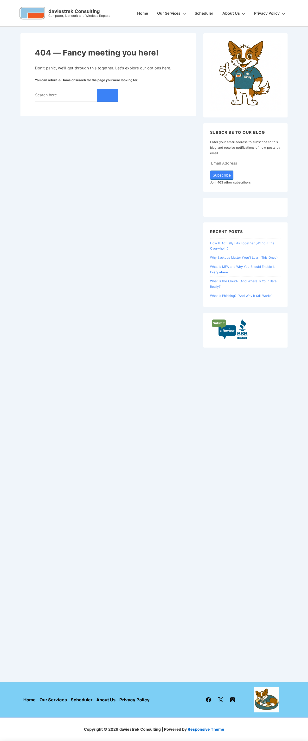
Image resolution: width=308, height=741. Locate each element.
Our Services (168, 13)
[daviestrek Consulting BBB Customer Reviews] (230, 338)
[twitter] (220, 700)
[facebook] (208, 700)
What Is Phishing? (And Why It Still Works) (241, 296)
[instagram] (232, 700)
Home (142, 13)
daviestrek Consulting (74, 11)
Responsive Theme (206, 729)
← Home (64, 80)
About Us (231, 13)
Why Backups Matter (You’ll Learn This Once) (244, 257)
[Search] (107, 95)
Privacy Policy (267, 13)
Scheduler (204, 13)
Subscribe (222, 175)
